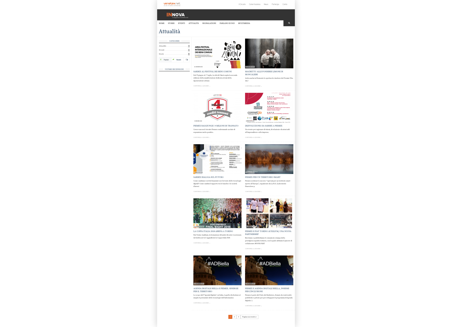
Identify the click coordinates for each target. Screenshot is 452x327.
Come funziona (254, 4)
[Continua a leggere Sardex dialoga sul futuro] (217, 159)
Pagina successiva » (249, 317)
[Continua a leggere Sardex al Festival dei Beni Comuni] (217, 53)
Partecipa (275, 4)
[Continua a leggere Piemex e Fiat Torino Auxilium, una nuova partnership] (269, 213)
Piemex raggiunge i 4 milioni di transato (215, 125)
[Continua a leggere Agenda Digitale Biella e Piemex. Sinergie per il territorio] (217, 270)
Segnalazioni (209, 23)
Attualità (194, 23)
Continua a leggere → (201, 86)
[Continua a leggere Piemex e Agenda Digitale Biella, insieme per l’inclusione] (269, 270)
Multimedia (244, 23)
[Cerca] (289, 23)
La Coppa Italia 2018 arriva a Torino (213, 231)
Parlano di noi (227, 23)
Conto (285, 4)
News (266, 4)
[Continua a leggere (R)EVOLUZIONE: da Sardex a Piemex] (269, 108)
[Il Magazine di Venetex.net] (178, 15)
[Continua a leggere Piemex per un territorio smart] (269, 159)
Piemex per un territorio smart (262, 177)
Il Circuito (242, 4)
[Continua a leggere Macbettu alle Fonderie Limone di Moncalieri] (269, 53)
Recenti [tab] (178, 59)
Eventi (181, 23)
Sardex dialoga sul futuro (208, 177)
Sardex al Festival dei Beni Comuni (212, 71)
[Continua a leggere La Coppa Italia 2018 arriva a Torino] (217, 213)
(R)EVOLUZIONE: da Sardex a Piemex (263, 125)
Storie (171, 23)
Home (161, 23)
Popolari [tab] (166, 59)
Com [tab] (187, 60)
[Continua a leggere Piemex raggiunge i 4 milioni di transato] (217, 108)
